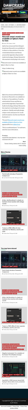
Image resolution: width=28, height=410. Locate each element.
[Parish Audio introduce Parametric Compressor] (14, 163)
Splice (8, 34)
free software (5, 224)
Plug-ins (15, 170)
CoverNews (23, 400)
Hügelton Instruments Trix (18, 345)
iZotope (17, 32)
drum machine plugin (14, 344)
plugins (8, 347)
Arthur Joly (5, 192)
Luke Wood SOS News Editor (9, 177)
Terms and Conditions (6, 406)
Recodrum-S (9, 196)
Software (19, 349)
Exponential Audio (11, 32)
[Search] (25, 20)
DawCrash (14, 5)
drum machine (6, 194)
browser (10, 374)
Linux (11, 224)
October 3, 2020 (11, 43)
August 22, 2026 (14, 205)
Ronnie (5, 43)
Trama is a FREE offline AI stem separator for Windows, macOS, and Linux (12, 229)
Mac (14, 224)
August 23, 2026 (19, 177)
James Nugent (6, 383)
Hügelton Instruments (7, 345)
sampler (15, 196)
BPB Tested (5, 374)
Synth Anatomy (6, 205)
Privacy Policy (16, 406)
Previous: (13, 137)
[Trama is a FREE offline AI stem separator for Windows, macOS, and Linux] (14, 217)
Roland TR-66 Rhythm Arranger (9, 349)
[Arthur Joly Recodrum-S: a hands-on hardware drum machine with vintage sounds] (14, 189)
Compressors (5, 170)
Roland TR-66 (13, 347)
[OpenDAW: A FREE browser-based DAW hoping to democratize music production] (14, 369)
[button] (2, 20)
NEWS (22, 32)
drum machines (13, 194)
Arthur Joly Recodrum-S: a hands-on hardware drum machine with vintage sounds (13, 201)
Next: (15, 143)
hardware (20, 194)
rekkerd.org (16, 124)
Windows (22, 224)
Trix (22, 349)
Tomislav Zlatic (6, 233)
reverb (4, 34)
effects (4, 32)
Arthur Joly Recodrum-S (13, 192)
